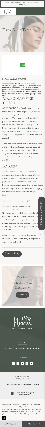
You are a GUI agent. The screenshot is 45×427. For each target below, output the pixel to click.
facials (29, 84)
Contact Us (22, 294)
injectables (6, 86)
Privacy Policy (26, 385)
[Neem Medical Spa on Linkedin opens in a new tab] (31, 363)
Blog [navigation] (7, 37)
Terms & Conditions (13, 385)
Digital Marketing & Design (25, 393)
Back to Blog (12, 254)
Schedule (6, 235)
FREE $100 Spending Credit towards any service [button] (22, 4)
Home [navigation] (3, 37)
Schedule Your (22, 282)
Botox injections (9, 172)
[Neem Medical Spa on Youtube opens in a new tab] (27, 363)
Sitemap (36, 385)
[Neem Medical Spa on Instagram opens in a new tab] (13, 363)
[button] (4, 418)
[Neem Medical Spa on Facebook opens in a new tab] (18, 363)
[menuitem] (13, 363)
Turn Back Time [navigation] (14, 37)
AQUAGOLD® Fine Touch (14, 108)
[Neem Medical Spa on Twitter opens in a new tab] (22, 363)
